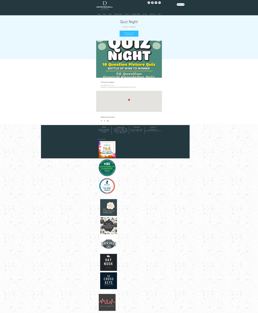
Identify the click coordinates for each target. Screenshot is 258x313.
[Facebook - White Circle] (152, 2)
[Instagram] (149, 2)
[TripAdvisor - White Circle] (159, 2)
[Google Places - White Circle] (156, 2)
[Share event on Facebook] (101, 120)
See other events (129, 34)
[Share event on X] (104, 120)
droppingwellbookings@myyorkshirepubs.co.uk (153, 130)
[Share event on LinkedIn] (108, 120)
